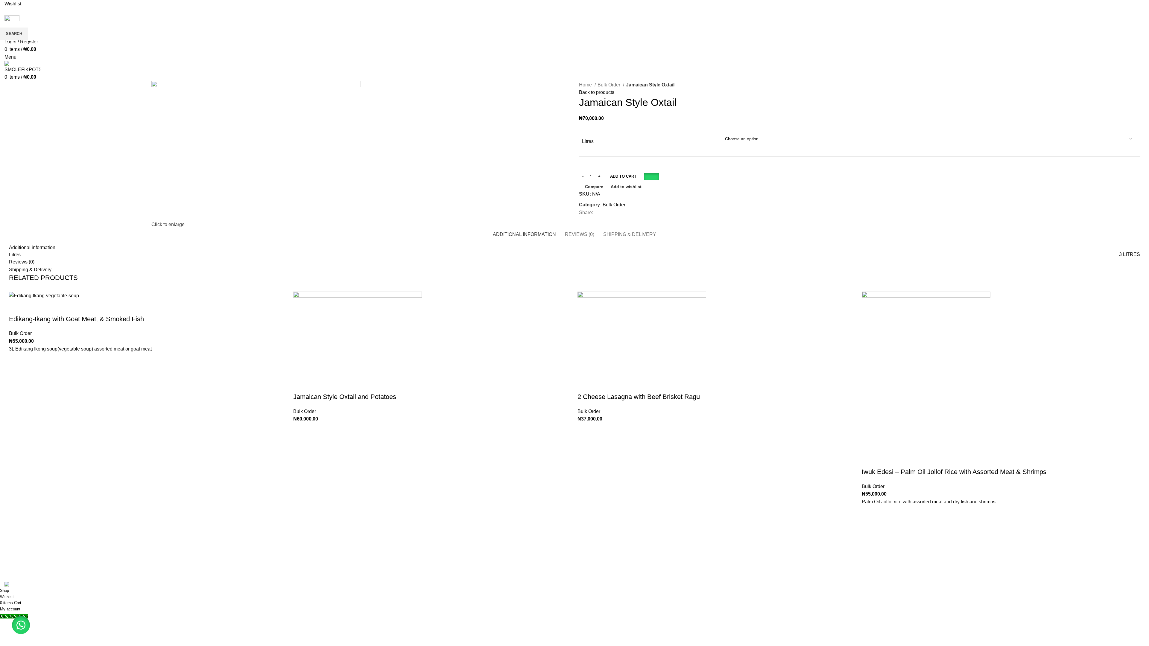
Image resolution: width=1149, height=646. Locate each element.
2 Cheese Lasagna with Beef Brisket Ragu (638, 396)
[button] (651, 176)
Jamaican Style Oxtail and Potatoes (344, 396)
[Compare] (16, 307)
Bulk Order (20, 333)
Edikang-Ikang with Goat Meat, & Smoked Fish (76, 319)
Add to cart (623, 176)
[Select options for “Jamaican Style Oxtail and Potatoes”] (300, 445)
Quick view (16, 390)
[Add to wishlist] (16, 360)
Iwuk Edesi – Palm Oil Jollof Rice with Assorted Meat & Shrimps (954, 472)
